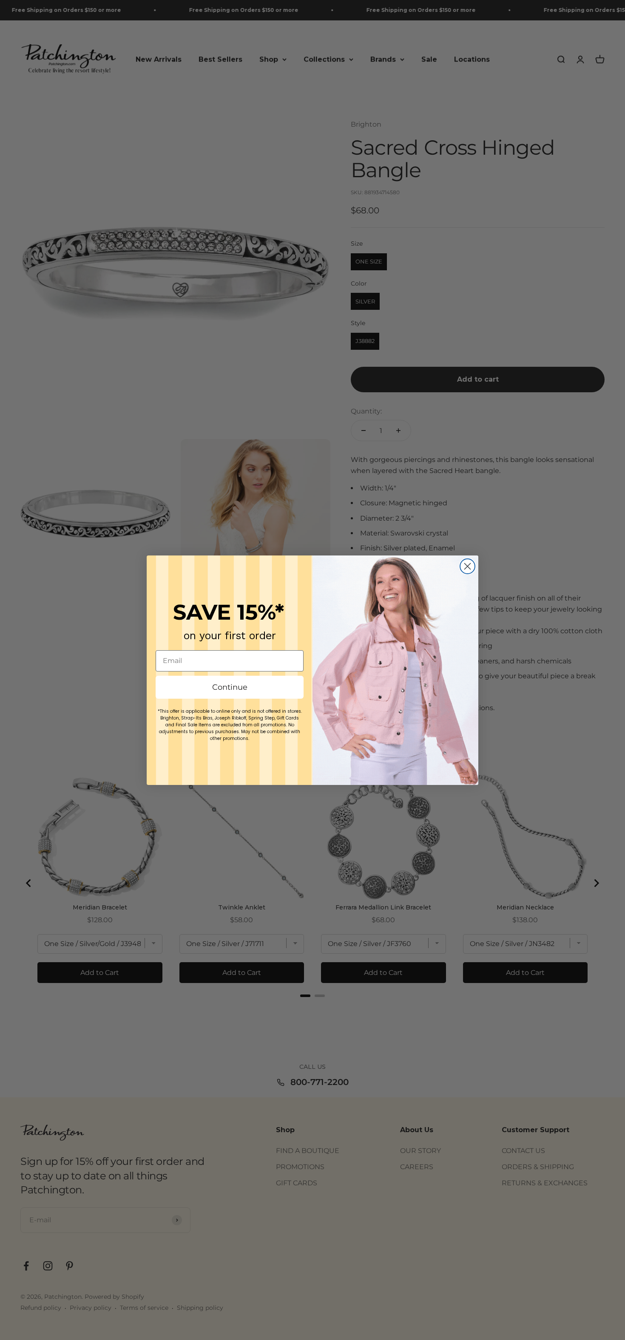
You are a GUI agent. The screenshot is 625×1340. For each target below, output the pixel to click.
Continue (229, 687)
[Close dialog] (467, 566)
